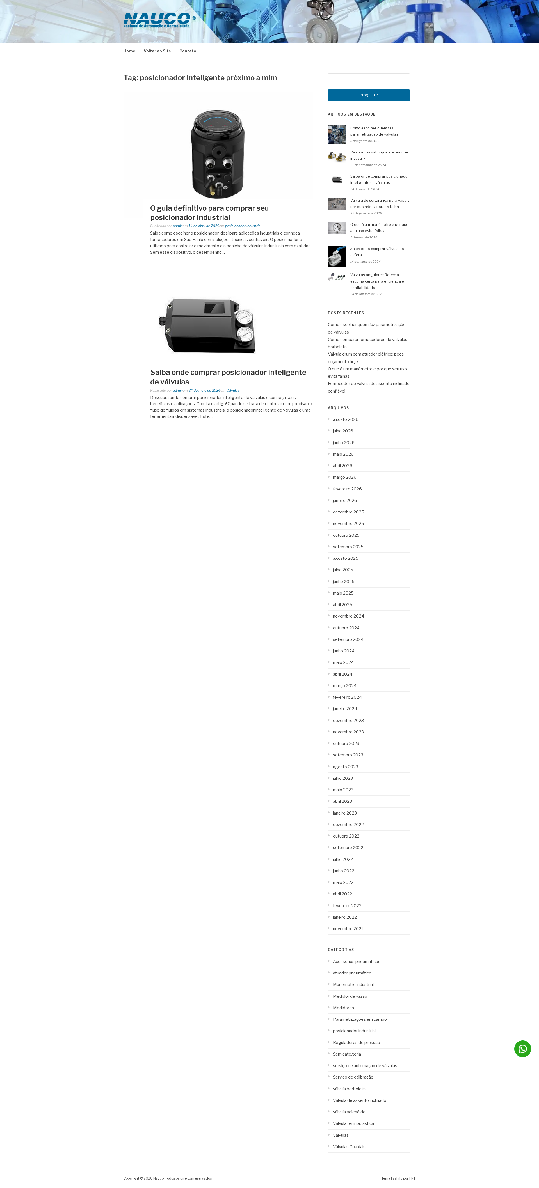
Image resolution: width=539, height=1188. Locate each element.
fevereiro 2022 (347, 905)
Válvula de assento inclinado (359, 1100)
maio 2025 (343, 593)
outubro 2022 (346, 836)
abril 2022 (342, 893)
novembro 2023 (348, 732)
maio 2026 (343, 454)
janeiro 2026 (345, 500)
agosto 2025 (345, 558)
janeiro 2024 (345, 708)
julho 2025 (343, 569)
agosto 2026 (345, 419)
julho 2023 (343, 778)
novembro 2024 (348, 616)
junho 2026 (344, 442)
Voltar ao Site (157, 51)
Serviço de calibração (353, 1077)
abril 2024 (342, 674)
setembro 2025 (348, 546)
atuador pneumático (352, 973)
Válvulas (232, 390)
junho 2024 (344, 650)
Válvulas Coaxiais (349, 1146)
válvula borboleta (349, 1088)
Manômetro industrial (353, 984)
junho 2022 (343, 870)
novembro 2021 (348, 928)
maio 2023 (343, 789)
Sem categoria (347, 1054)
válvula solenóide (349, 1111)
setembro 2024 (348, 639)
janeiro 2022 (345, 917)
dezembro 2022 (348, 824)
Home (129, 51)
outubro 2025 (346, 535)
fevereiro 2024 (347, 697)
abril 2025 (342, 604)
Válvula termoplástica (353, 1123)
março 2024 (345, 685)
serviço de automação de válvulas (365, 1065)
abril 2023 (342, 801)
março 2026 (345, 477)
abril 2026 (342, 465)
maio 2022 (343, 882)
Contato (187, 51)
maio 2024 (343, 662)
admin (178, 226)
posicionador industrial (243, 226)
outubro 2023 (346, 743)
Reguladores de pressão (356, 1042)
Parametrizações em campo (360, 1019)
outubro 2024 (346, 627)
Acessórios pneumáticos (356, 961)
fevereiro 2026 (347, 489)
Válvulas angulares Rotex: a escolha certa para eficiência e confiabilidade (377, 281)
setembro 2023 (348, 755)
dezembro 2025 (348, 512)
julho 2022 (343, 859)
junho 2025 (344, 581)
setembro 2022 (348, 847)
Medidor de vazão (350, 996)
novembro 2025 (348, 523)
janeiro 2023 (345, 813)
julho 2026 (343, 431)
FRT (412, 1178)
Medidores (343, 1007)
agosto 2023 (345, 766)
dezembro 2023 (348, 720)
